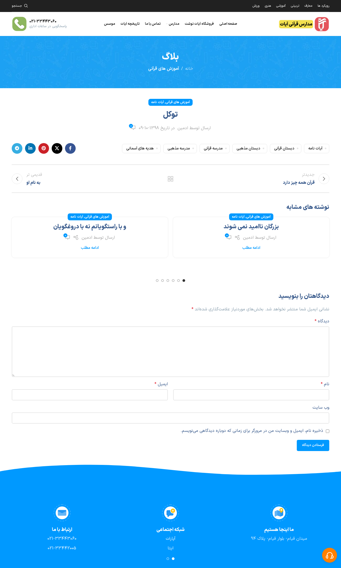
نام (325, 384)
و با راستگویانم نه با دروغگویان (89, 226)
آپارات (171, 538)
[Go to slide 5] (162, 280)
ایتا (170, 548)
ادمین (182, 128)
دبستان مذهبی (248, 148)
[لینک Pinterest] (43, 148)
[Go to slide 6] (157, 280)
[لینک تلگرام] (17, 148)
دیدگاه (322, 321)
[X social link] (57, 148)
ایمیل (161, 384)
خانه (189, 69)
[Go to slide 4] (168, 280)
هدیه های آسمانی (140, 148)
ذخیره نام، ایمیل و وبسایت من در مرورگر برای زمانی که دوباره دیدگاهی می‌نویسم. (252, 431)
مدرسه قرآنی (213, 148)
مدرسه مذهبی (179, 148)
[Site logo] (303, 24)
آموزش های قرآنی (163, 69)
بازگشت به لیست (170, 178)
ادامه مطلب (251, 248)
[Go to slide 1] (183, 280)
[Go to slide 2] (178, 280)
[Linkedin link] (30, 148)
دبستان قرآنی (284, 148)
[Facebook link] (70, 148)
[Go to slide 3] (173, 280)
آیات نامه (157, 102)
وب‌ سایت (320, 407)
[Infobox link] (39, 24)
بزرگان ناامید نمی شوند (251, 226)
